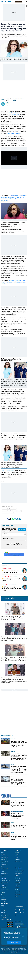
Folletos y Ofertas (19, 871)
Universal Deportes (5, 880)
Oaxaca (16, 854)
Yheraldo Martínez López (9, 576)
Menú (2, 894)
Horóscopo (17, 892)
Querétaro (17, 859)
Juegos (16, 889)
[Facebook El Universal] (19, 910)
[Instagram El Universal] (20, 912)
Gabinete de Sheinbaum (4, 863)
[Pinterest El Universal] (23, 912)
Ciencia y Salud (5, 889)
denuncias (5, 513)
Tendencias (4, 887)
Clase (2, 905)
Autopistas (3, 899)
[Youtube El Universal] (16, 912)
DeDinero (17, 885)
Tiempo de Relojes (5, 915)
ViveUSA (17, 887)
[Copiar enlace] (17, 519)
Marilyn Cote (12, 508)
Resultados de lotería (18, 895)
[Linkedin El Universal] (15, 915)
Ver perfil (8, 105)
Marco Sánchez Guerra (8, 585)
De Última (3, 910)
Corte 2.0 (3, 854)
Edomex (17, 852)
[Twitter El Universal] (23, 910)
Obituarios (17, 877)
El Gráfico (17, 882)
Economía (3, 878)
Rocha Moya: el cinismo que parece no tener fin (10, 571)
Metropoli (3, 869)
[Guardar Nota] (20, 519)
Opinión (5, 565)
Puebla (16, 855)
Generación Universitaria (18, 879)
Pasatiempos (18, 891)
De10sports (17, 884)
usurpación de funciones (9, 510)
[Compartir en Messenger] (15, 519)
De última (3, 896)
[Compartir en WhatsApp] (13, 519)
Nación (2, 852)
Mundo (2, 866)
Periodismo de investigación (4, 858)
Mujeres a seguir (5, 855)
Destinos (3, 897)
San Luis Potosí (18, 861)
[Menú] (26, 1)
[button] (18, 1)
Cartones (3, 876)
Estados (3, 99)
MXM (2, 890)
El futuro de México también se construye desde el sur (11, 588)
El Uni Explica (4, 861)
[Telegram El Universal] (15, 910)
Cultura (3, 883)
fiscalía (12, 513)
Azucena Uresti (6, 568)
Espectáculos (4, 882)
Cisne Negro (4, 917)
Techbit (3, 892)
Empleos (17, 875)
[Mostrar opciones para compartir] (27, 6)
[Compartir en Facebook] (8, 519)
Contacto (20, 944)
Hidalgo (16, 857)
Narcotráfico (4, 873)
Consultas (3, 901)
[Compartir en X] (10, 519)
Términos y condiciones (11, 944)
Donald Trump (4, 868)
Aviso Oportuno (18, 873)
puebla (4, 508)
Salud (19, 510)
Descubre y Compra (19, 870)
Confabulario (4, 885)
